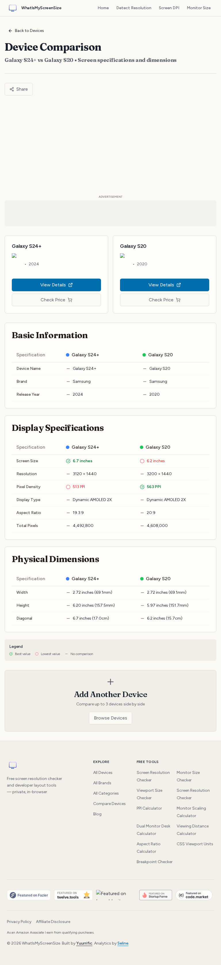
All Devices (103, 772)
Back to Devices (29, 30)
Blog (97, 814)
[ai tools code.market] (194, 895)
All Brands (102, 783)
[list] (110, 895)
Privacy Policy (19, 921)
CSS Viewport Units (195, 844)
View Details (53, 285)
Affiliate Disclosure (53, 921)
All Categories (106, 793)
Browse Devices (110, 718)
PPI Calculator (149, 808)
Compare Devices (109, 803)
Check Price (53, 299)
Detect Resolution (133, 7)
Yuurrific (84, 943)
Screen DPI (169, 7)
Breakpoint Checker (155, 861)
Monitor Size (199, 7)
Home (103, 7)
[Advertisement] (110, 145)
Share (22, 89)
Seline (122, 943)
